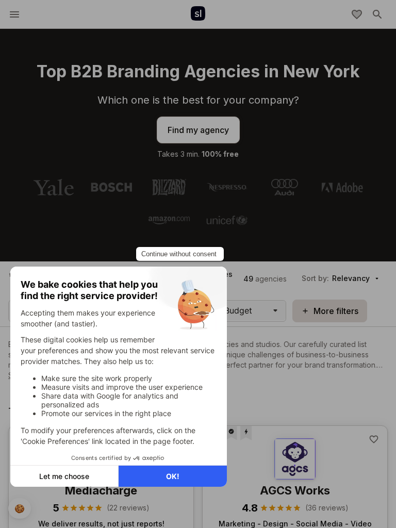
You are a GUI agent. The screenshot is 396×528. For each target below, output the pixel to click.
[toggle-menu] (14, 14)
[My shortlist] (357, 14)
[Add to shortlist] (373, 439)
